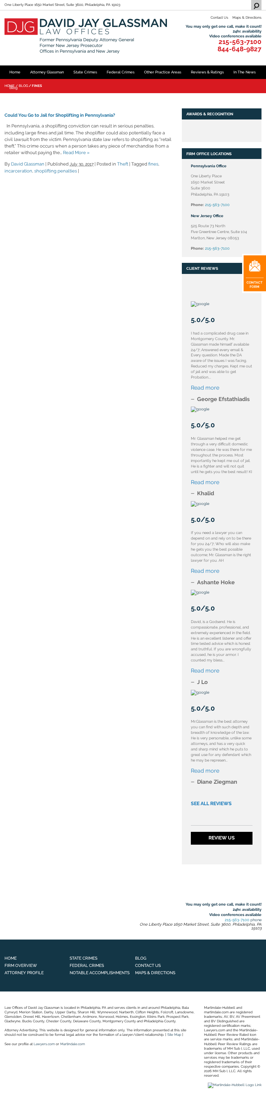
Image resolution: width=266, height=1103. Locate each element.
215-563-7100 (240, 41)
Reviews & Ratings (207, 72)
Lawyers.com (44, 1044)
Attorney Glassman (47, 72)
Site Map (174, 1035)
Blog (13, 87)
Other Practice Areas (162, 72)
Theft (122, 164)
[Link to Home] (86, 35)
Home (14, 72)
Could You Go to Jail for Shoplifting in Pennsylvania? (60, 115)
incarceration (18, 171)
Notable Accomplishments (100, 972)
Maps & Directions (246, 17)
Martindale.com (72, 1044)
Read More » (76, 152)
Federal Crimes (120, 72)
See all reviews (211, 803)
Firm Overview (21, 965)
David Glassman (27, 164)
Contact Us (219, 17)
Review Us (222, 837)
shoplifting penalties (55, 171)
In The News (244, 72)
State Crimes (85, 72)
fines (153, 164)
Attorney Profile (24, 972)
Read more (205, 387)
